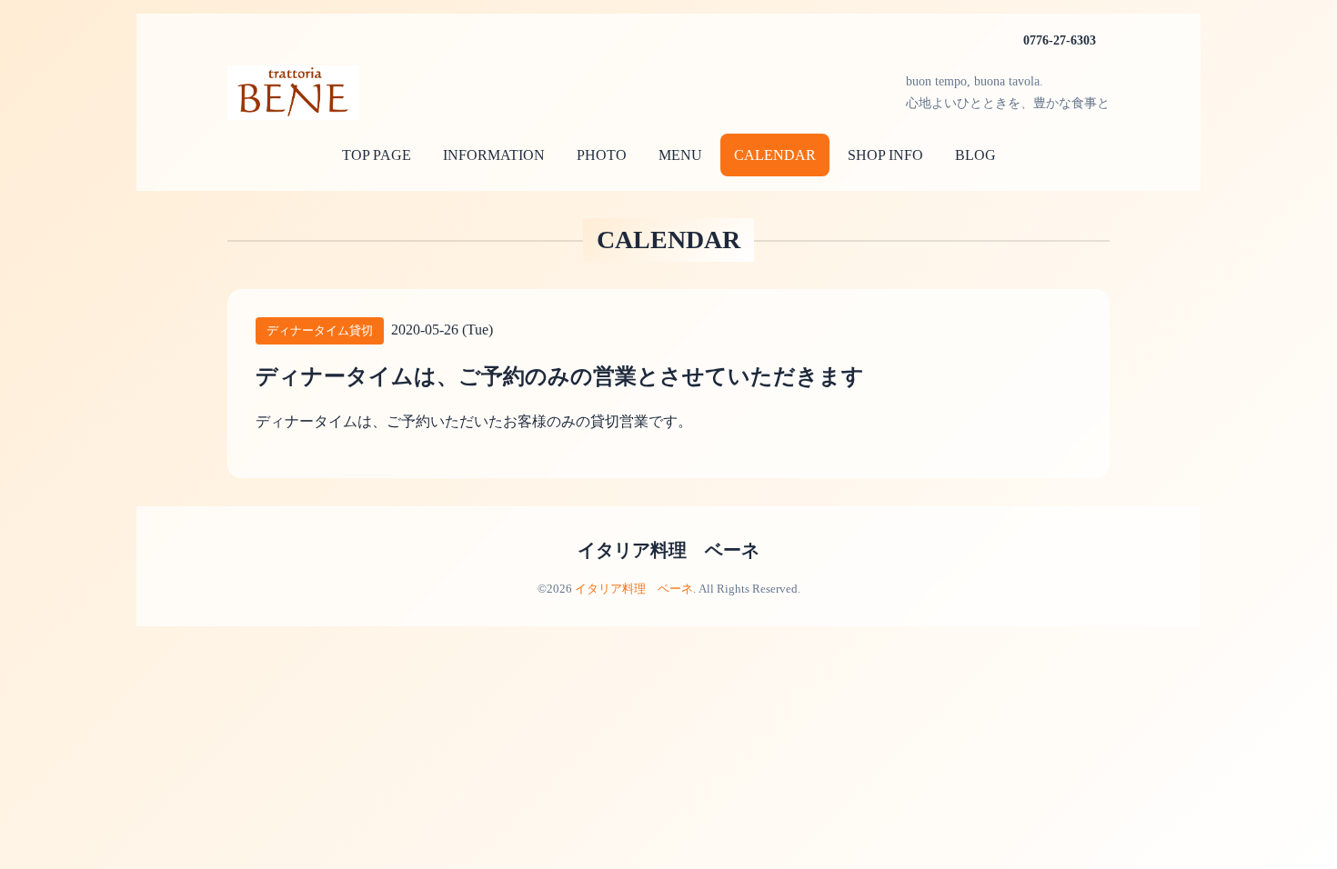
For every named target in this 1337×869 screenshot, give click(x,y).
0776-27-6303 (1059, 40)
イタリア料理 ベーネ (668, 550)
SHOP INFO (885, 155)
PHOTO (602, 155)
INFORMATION (494, 155)
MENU (680, 155)
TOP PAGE (376, 155)
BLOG (975, 155)
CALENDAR (775, 155)
